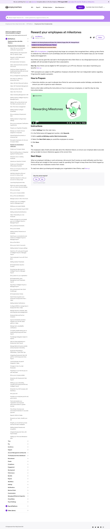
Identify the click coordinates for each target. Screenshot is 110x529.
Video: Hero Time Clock (16, 91)
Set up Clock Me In (15, 242)
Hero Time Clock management (18, 106)
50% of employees (40, 51)
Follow (100, 37)
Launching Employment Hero (17, 182)
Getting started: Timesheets (17, 261)
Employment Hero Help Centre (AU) (15, 24)
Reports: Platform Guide (16, 415)
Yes (36, 179)
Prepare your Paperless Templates (18, 128)
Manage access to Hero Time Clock (19, 198)
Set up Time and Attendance (17, 195)
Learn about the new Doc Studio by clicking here (81, 1)
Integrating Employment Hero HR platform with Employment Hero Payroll (18, 357)
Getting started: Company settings (18, 248)
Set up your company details (17, 192)
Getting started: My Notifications (18, 212)
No (42, 179)
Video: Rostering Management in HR (19, 94)
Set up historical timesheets (17, 225)
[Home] (14, 7)
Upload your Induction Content (18, 161)
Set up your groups (15, 190)
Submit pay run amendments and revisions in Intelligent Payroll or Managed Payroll (18, 237)
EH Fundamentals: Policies (16, 294)
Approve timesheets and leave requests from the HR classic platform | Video (17, 321)
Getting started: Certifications (17, 303)
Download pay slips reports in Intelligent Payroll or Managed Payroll (17, 271)
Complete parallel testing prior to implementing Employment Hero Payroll (18, 332)
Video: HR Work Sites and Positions (19, 83)
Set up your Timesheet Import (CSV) (19, 209)
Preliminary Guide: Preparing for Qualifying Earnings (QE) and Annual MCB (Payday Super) (19, 71)
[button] (17, 39)
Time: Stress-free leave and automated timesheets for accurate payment (19, 410)
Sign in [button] (80, 7)
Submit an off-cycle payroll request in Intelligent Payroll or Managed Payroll (19, 252)
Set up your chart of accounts (17, 245)
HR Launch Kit (13, 393)
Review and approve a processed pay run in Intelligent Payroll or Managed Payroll (18, 221)
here (38, 68)
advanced (34, 1)
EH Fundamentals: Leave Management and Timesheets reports (17, 280)
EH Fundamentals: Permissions (17, 62)
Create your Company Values (17, 149)
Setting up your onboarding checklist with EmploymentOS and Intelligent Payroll (19, 384)
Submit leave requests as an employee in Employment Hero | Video (18, 298)
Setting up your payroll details (17, 206)
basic (27, 1)
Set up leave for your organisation (18, 275)
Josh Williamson (38, 36)
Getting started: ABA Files (16, 89)
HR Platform (29, 24)
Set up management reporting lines (19, 75)
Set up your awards (15, 228)
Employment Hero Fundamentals (43, 24)
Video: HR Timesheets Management (19, 86)
